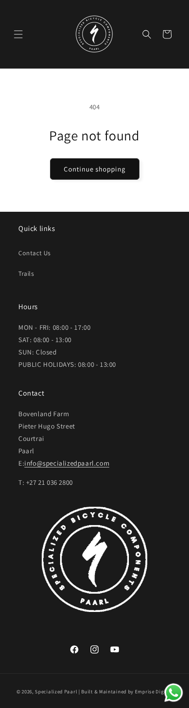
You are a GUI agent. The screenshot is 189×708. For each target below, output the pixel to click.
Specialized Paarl (56, 691)
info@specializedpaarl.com (66, 463)
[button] (18, 34)
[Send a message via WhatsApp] (173, 692)
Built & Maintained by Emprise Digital (126, 691)
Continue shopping (95, 169)
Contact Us (34, 253)
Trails (26, 273)
